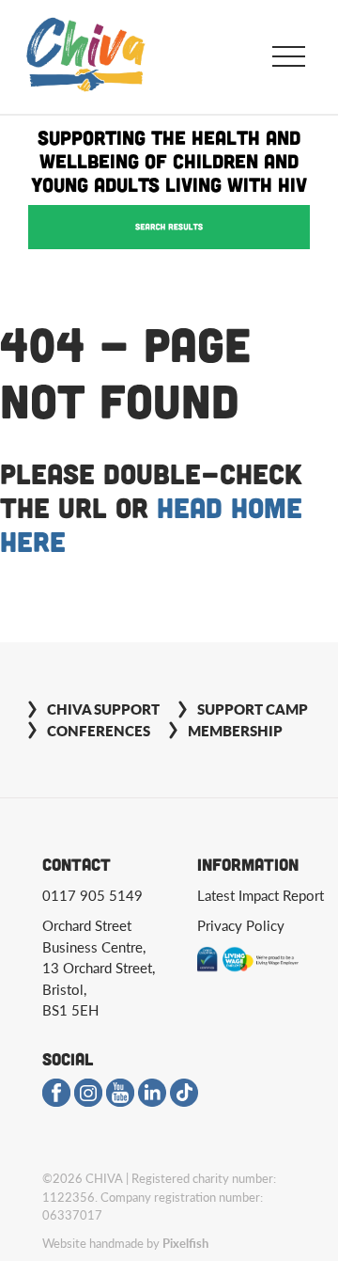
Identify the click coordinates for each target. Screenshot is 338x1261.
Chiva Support (103, 708)
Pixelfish (185, 1243)
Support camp (252, 708)
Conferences (98, 730)
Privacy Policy (240, 925)
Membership (235, 730)
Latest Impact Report (260, 895)
